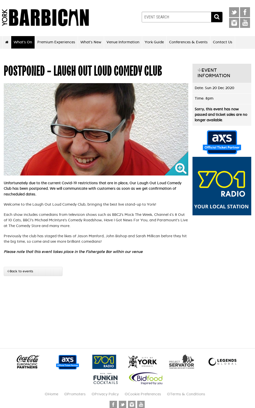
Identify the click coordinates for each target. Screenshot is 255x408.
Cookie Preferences (144, 394)
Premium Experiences (56, 42)
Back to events (21, 271)
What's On (23, 42)
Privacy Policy (107, 394)
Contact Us (222, 42)
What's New (90, 42)
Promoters (76, 394)
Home (53, 394)
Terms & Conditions (187, 394)
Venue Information (123, 42)
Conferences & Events (188, 42)
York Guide (154, 42)
